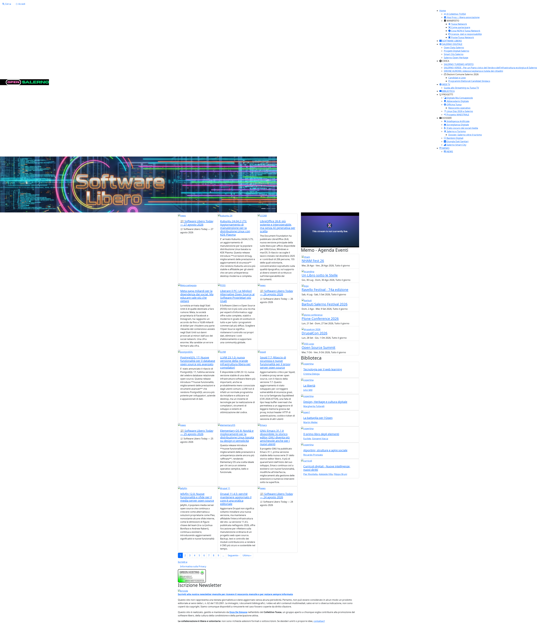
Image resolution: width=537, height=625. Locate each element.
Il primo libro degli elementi (321, 434)
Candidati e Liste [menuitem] (457, 77)
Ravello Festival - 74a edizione (325, 289)
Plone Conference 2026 (320, 318)
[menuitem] (455, 14)
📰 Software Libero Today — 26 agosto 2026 (276, 292)
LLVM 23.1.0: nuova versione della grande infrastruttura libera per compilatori (235, 362)
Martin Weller (310, 422)
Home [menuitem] (442, 10)
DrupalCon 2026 (314, 333)
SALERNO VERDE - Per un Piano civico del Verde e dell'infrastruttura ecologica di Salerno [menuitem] (490, 67)
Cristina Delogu (311, 373)
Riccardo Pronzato (313, 454)
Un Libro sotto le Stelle (320, 275)
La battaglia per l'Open (318, 418)
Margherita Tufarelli (313, 406)
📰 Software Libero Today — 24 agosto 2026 (276, 495)
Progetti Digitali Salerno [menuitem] (456, 50)
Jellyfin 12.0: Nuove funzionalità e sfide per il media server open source (197, 497)
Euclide (307, 438)
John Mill (307, 390)
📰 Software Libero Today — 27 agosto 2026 (196, 222)
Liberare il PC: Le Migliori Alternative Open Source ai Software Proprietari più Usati (237, 296)
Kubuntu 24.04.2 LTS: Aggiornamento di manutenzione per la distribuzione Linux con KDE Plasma (235, 227)
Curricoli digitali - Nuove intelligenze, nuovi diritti (326, 468)
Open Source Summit (318, 347)
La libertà (309, 385)
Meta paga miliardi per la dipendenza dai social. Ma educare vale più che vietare (196, 296)
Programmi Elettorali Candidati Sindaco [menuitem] (469, 81)
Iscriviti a (182, 562)
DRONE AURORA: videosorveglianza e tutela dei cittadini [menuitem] (473, 71)
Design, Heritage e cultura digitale (325, 402)
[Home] (24, 82)
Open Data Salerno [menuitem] (454, 47)
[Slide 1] (263, 208)
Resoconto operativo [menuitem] (459, 107)
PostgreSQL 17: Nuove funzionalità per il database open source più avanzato (197, 361)
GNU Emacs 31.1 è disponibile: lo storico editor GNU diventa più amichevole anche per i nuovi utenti (275, 437)
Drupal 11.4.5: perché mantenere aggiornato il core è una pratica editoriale (235, 499)
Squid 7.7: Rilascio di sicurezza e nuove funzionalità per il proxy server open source (275, 362)
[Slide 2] (268, 208)
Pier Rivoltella (310, 474)
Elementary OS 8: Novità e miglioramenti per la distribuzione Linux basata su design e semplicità (237, 436)
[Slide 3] (273, 208)
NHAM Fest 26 (313, 260)
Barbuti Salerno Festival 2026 (325, 304)
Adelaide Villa (326, 474)
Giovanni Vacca (320, 438)
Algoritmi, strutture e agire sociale (325, 450)
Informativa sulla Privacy (193, 566)
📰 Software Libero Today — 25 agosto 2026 (196, 432)
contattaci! (319, 621)
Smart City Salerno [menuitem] (453, 54)
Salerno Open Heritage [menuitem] (456, 57)
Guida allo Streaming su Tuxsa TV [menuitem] (461, 87)
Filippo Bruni (340, 474)
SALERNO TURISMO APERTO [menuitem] (459, 64)
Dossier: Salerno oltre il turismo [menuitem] (465, 134)
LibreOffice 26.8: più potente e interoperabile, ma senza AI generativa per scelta (277, 226)
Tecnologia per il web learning (322, 369)
